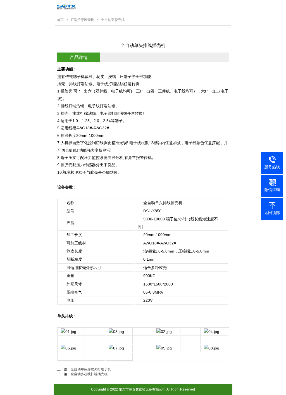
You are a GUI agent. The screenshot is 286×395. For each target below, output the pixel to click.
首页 (60, 20)
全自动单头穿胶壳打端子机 (91, 369)
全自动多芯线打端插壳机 (89, 374)
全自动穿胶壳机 (113, 20)
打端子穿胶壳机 (82, 20)
